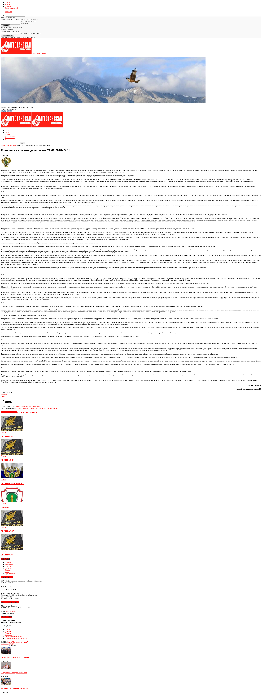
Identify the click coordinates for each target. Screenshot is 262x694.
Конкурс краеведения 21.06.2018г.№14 (28, 406)
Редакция (8, 631)
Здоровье (8, 570)
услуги (7, 4)
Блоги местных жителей (13, 637)
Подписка (8, 6)
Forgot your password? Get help (11, 27)
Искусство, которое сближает (14, 673)
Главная (7, 2)
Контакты (8, 12)
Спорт (7, 572)
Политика (8, 562)
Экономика (9, 564)
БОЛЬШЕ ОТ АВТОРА (27, 412)
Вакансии (5, 507)
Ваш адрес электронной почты (30, 33)
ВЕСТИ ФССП (7, 436)
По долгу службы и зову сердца (15, 657)
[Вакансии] (12, 501)
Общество (8, 566)
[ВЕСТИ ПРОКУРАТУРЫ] (12, 478)
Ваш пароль (24, 23)
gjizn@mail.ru (11, 611)
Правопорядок (10, 574)
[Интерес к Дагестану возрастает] (6, 684)
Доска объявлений (11, 8)
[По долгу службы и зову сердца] (6, 653)
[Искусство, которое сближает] (6, 669)
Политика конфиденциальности (16, 638)
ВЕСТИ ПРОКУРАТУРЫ (12, 484)
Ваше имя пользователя (28, 21)
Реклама (8, 633)
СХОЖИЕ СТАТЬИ (9, 412)
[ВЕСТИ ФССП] (12, 430)
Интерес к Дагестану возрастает (15, 688)
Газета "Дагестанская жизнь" (17, 642)
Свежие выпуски (11, 10)
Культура (8, 568)
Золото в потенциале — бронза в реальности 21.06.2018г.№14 (35, 408)
